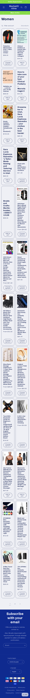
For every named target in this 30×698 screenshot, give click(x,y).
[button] (4, 7)
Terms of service (20, 690)
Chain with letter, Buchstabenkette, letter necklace (22, 167)
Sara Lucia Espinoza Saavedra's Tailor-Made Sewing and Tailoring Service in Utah (7, 161)
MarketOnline (12, 687)
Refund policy (21, 687)
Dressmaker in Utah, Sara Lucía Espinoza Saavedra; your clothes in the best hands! (22, 120)
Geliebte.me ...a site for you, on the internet (7, 88)
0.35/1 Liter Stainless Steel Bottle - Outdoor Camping (22, 419)
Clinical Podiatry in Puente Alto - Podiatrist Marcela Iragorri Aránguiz (22, 51)
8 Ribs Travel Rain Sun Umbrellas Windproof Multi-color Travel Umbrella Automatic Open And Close (7, 574)
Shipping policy (10, 693)
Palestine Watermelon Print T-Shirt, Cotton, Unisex (7, 49)
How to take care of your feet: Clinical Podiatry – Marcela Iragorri (22, 81)
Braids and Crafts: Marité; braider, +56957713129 (7, 208)
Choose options (8, 63)
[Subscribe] (25, 645)
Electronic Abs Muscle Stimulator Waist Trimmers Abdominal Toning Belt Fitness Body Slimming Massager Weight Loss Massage (22, 477)
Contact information (21, 693)
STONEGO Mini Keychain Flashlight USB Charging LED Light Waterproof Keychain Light (7, 525)
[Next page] (20, 604)
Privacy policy (10, 690)
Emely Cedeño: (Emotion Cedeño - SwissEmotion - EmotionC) (7, 126)
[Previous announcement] (3, 2)
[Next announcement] (27, 2)
